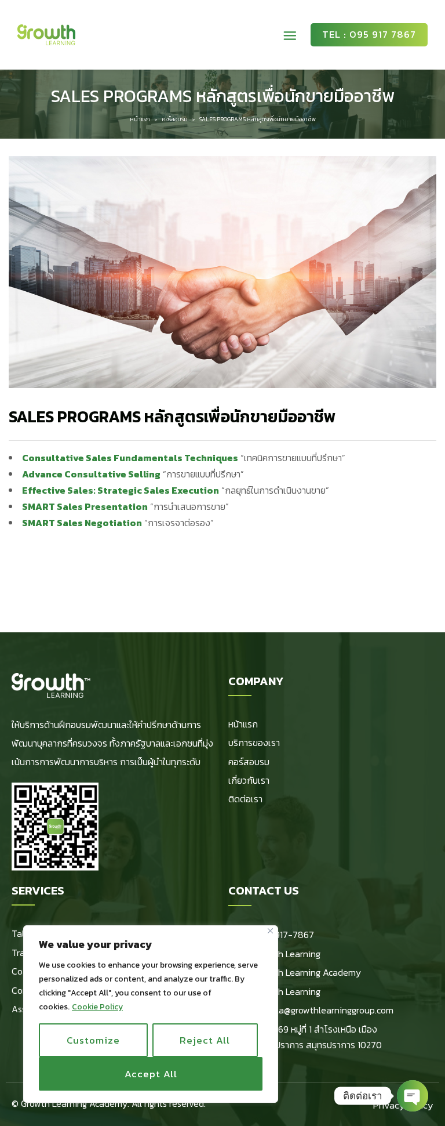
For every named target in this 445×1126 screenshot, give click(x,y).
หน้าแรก (140, 119)
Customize (93, 1040)
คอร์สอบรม (175, 119)
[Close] (270, 930)
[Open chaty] (412, 1095)
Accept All (151, 1073)
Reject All (205, 1040)
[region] (150, 1014)
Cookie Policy (97, 1007)
